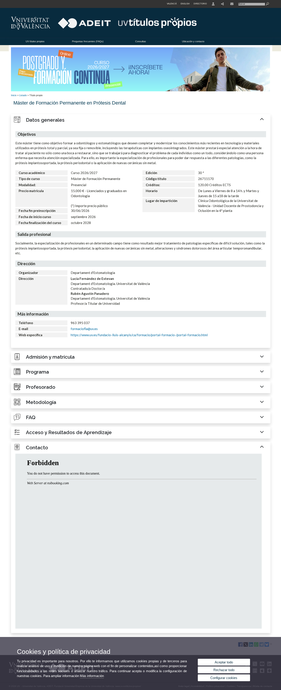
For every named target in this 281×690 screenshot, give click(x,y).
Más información (92, 676)
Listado (23, 95)
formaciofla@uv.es (84, 329)
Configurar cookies (223, 678)
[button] (140, 120)
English (185, 4)
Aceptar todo (224, 662)
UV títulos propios (35, 41)
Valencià (172, 4)
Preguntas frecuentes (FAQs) (88, 41)
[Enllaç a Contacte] (231, 4)
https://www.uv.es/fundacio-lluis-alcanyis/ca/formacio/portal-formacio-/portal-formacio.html (139, 335)
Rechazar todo (223, 670)
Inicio (13, 95)
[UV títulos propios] (140, 90)
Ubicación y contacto (193, 41)
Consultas (140, 41)
